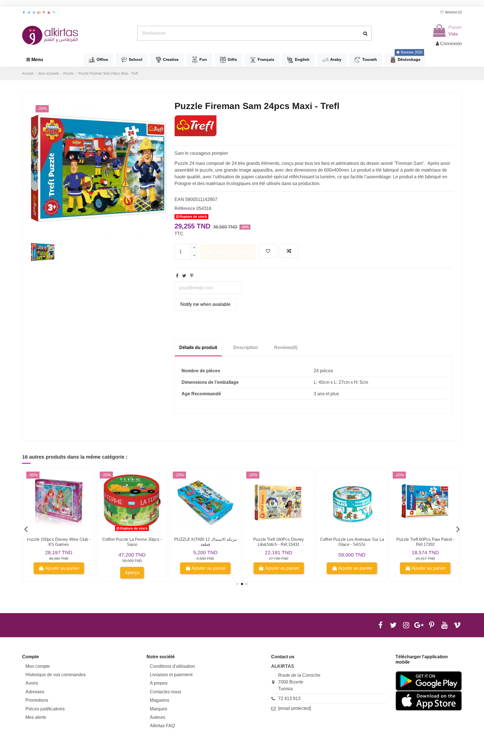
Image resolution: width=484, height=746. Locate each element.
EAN (179, 199)
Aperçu (132, 572)
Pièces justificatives (45, 708)
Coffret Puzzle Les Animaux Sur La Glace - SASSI (352, 542)
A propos (158, 683)
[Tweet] (184, 275)
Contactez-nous (165, 691)
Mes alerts (35, 717)
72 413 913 (289, 698)
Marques (158, 708)
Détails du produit (198, 347)
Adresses (34, 691)
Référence (184, 208)
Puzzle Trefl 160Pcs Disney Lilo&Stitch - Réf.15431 (278, 542)
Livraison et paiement (171, 674)
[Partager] (177, 275)
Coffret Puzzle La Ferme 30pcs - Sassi (132, 542)
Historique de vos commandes (55, 674)
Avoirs (31, 683)
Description (245, 347)
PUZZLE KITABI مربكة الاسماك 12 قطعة (205, 542)
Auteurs (157, 717)
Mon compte (37, 666)
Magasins (159, 700)
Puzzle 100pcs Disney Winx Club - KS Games (58, 542)
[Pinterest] (191, 275)
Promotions (36, 700)
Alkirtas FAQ (162, 725)
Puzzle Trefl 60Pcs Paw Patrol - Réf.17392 (425, 542)
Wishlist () (453, 12)
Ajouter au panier (232, 251)
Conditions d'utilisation (172, 666)
